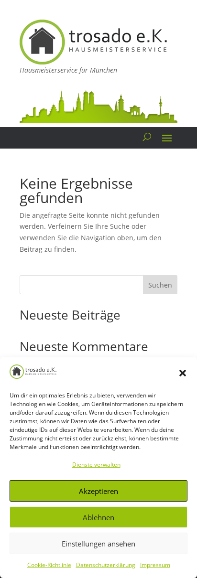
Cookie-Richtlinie (49, 565)
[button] (182, 373)
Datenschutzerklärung (105, 565)
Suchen (160, 284)
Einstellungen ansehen (98, 543)
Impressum (155, 565)
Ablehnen (98, 517)
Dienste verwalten (96, 464)
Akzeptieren (98, 491)
